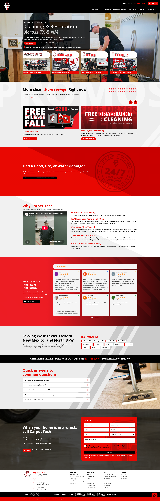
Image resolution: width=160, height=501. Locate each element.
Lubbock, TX (51, 135)
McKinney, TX (132, 134)
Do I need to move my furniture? (35, 385)
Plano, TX (100, 136)
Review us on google (31, 301)
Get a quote (30, 43)
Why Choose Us (108, 474)
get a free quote (140, 3)
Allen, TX (92, 134)
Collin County (90, 481)
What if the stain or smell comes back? (37, 390)
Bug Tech (73, 483)
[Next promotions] (135, 102)
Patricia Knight (63, 295)
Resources (107, 485)
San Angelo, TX (61, 135)
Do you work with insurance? (34, 400)
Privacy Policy (61, 499)
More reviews (95, 317)
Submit (109, 452)
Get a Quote (124, 476)
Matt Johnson (120, 295)
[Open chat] (154, 495)
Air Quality (73, 478)
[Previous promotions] (131, 102)
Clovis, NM (43, 135)
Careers (106, 487)
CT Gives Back (108, 483)
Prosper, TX (108, 136)
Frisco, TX (115, 134)
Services (95, 10)
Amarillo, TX (35, 135)
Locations (132, 10)
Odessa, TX (93, 136)
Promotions (106, 10)
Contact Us (152, 10)
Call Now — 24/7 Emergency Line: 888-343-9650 (39, 178)
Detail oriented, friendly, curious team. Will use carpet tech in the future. (94, 303)
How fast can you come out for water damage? (40, 395)
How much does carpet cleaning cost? (37, 380)
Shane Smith (91, 272)
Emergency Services (119, 10)
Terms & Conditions (51, 499)
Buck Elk (90, 295)
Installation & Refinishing (77, 481)
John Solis (62, 272)
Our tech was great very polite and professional (120, 303)
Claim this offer (29, 138)
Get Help (123, 474)
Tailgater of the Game (110, 476)
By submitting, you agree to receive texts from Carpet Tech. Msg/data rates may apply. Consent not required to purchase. (109, 446)
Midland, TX (85, 136)
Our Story (106, 481)
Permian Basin (91, 485)
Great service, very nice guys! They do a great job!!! (66, 303)
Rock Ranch (107, 478)
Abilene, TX (105, 348)
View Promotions (29, 98)
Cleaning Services (75, 474)
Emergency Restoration (77, 476)
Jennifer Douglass (121, 272)
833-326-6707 (44, 43)
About (141, 10)
